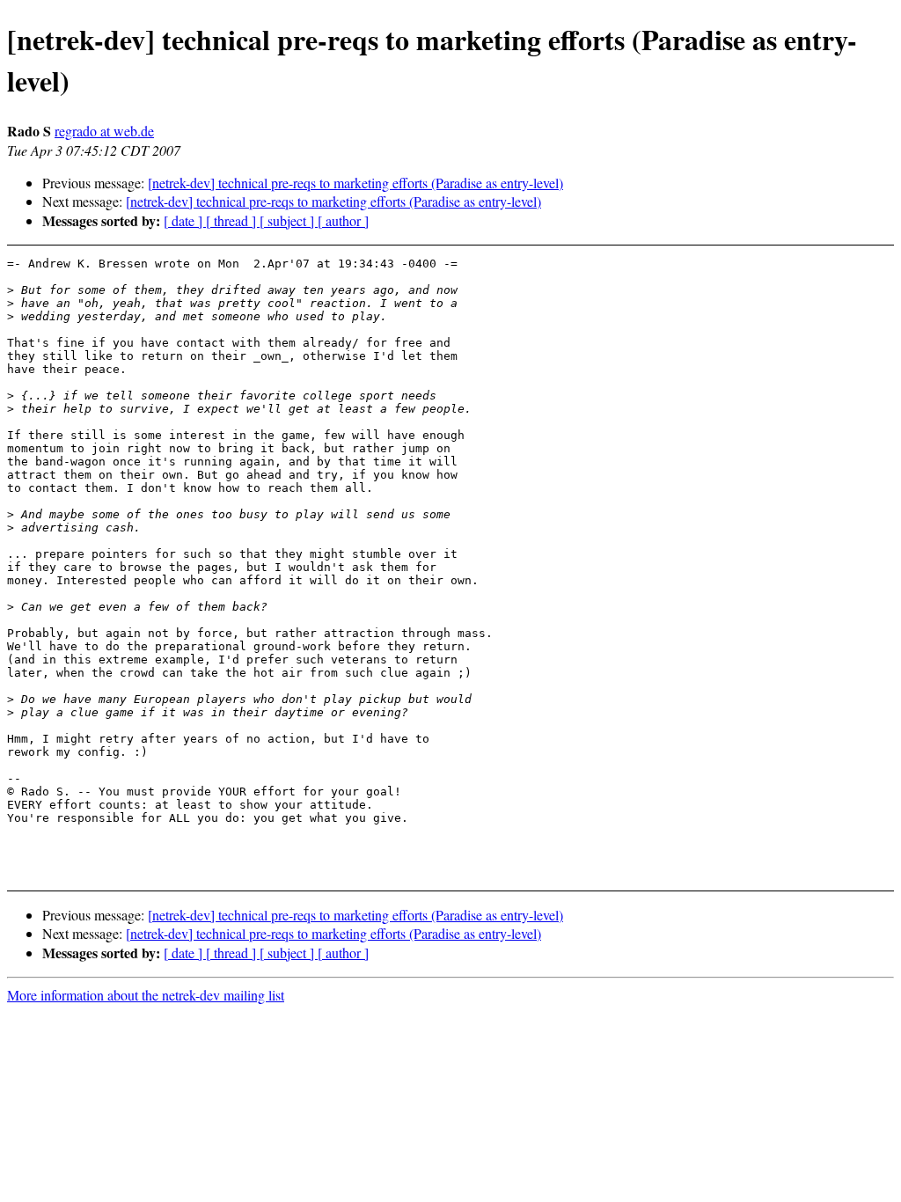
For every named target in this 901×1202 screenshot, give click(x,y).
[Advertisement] (816, 300)
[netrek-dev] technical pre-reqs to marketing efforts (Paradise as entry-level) (355, 182)
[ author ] (343, 220)
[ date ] (185, 220)
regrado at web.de (104, 130)
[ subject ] (289, 220)
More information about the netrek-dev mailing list (145, 995)
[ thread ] (233, 220)
